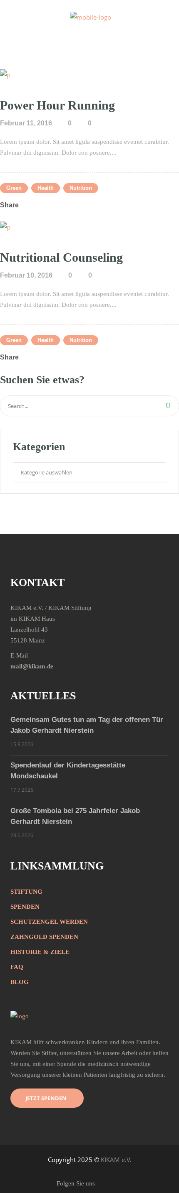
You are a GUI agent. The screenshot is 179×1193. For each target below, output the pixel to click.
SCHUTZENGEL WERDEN (49, 921)
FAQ (16, 967)
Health (45, 188)
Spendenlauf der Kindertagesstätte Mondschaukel (67, 770)
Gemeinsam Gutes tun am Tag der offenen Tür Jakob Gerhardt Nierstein (86, 725)
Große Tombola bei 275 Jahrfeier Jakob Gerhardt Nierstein (75, 816)
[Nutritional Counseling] (5, 226)
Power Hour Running (57, 105)
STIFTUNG (26, 891)
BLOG (19, 982)
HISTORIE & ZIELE (40, 951)
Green (14, 188)
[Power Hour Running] (5, 74)
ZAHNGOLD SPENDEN (44, 936)
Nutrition (81, 188)
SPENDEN (25, 906)
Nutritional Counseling (61, 257)
